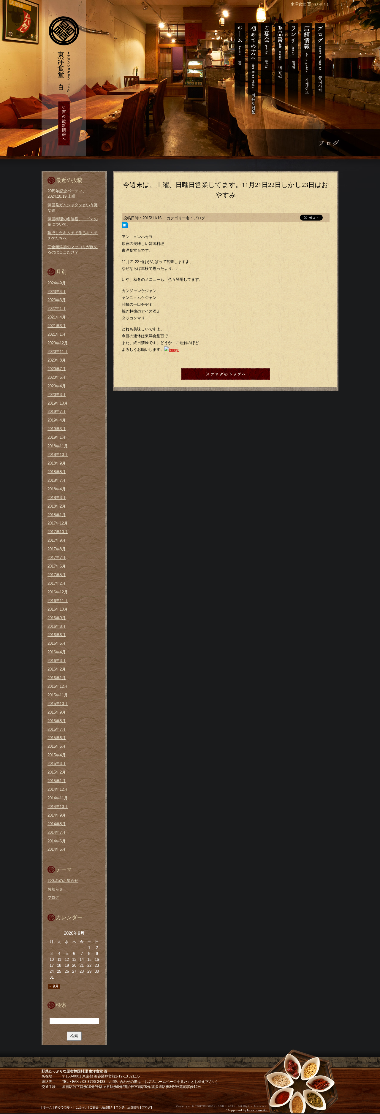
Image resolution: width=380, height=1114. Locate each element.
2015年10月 (58, 703)
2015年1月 (57, 781)
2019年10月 (58, 403)
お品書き (279, 65)
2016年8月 (57, 626)
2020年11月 (58, 351)
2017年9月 (57, 540)
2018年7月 (57, 480)
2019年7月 (57, 411)
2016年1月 (57, 678)
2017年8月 (57, 549)
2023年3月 (57, 300)
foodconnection (257, 1110)
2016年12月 (58, 592)
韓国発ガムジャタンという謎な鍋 (73, 208)
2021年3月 (57, 326)
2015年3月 (57, 763)
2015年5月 (57, 746)
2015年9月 (57, 712)
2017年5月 (57, 575)
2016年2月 (57, 669)
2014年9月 (57, 815)
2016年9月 (57, 618)
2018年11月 (58, 446)
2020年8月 (57, 360)
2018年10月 (58, 454)
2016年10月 (58, 609)
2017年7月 (57, 557)
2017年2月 (57, 583)
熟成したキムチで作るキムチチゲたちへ (73, 235)
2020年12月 (58, 343)
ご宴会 (266, 65)
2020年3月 (57, 394)
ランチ (293, 65)
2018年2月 (57, 506)
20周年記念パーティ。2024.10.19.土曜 (67, 194)
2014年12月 (58, 789)
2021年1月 (57, 334)
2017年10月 (58, 532)
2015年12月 (58, 686)
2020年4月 (57, 386)
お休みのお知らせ (63, 880)
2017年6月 (57, 566)
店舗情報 (306, 65)
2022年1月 (57, 308)
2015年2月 (57, 772)
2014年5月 (57, 849)
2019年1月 (57, 437)
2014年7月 (57, 832)
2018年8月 (57, 472)
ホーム (238, 65)
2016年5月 (57, 643)
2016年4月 (57, 652)
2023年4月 (57, 291)
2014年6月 (57, 841)
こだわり (81, 1107)
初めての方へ (252, 65)
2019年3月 (57, 429)
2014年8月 (57, 824)
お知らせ (55, 889)
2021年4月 (57, 317)
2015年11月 (58, 695)
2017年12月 (58, 523)
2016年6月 (57, 635)
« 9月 (54, 986)
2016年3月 (57, 660)
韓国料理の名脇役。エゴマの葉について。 (73, 221)
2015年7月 (57, 729)
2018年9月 (57, 463)
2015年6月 (57, 738)
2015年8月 (57, 721)
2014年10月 (58, 806)
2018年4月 (57, 489)
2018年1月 (57, 515)
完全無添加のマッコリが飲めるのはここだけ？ (73, 249)
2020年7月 (57, 369)
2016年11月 (58, 600)
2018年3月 (57, 497)
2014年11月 (58, 798)
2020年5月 (57, 377)
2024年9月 (57, 283)
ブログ (321, 65)
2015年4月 (57, 755)
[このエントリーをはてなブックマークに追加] (125, 226)
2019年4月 (57, 420)
